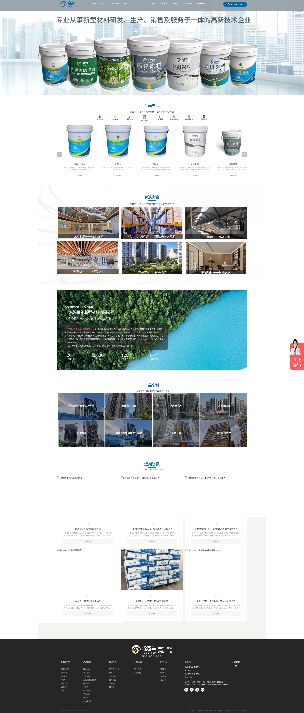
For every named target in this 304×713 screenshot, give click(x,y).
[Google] (202, 690)
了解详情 (75, 175)
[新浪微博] (192, 690)
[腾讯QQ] (197, 690)
